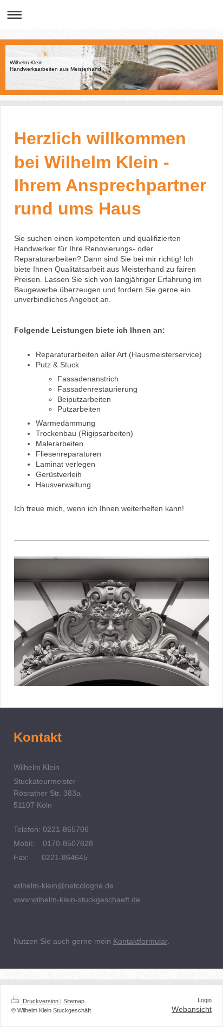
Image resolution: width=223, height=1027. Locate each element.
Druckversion (40, 1001)
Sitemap (73, 1001)
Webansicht (192, 1009)
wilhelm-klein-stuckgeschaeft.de (85, 899)
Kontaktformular (140, 941)
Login (205, 1000)
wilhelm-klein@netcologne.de (64, 885)
